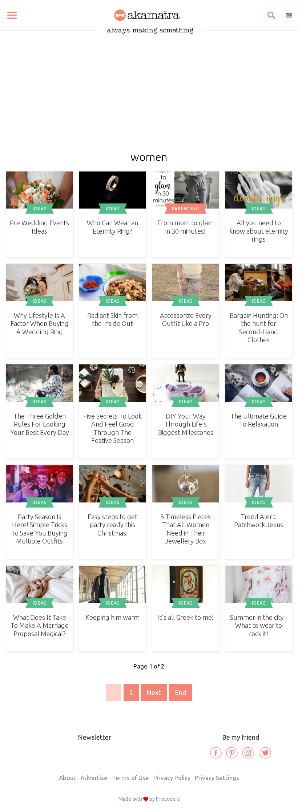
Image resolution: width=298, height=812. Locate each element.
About (67, 777)
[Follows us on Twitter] (265, 753)
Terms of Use (130, 777)
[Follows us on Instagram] (248, 753)
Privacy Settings (217, 777)
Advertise (94, 777)
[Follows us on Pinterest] (232, 753)
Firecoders (168, 799)
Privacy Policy (171, 777)
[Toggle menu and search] (12, 15)
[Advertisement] (149, 88)
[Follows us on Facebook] (216, 753)
